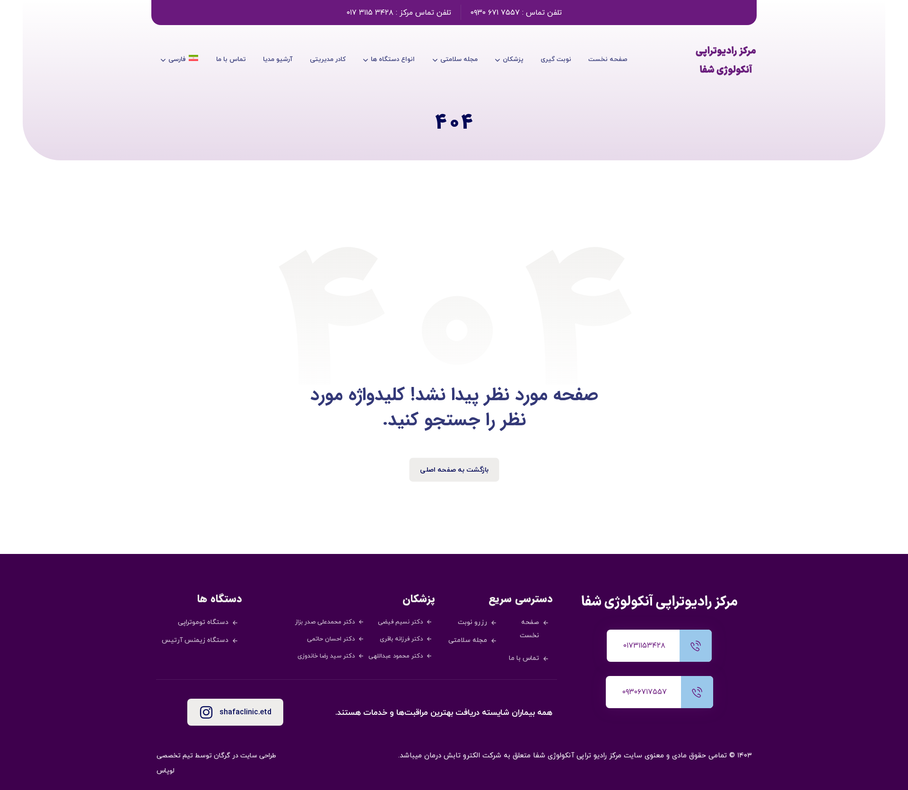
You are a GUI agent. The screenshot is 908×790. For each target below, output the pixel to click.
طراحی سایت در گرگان (245, 755)
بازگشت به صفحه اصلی (454, 469)
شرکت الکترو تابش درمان (462, 756)
